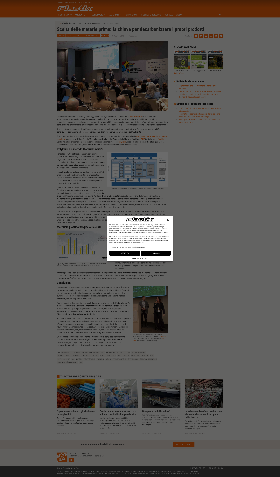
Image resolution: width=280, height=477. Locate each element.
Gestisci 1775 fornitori (118, 247)
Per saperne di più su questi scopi (135, 247)
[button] (168, 219)
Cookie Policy (135, 258)
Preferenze (156, 253)
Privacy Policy (144, 258)
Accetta (125, 253)
